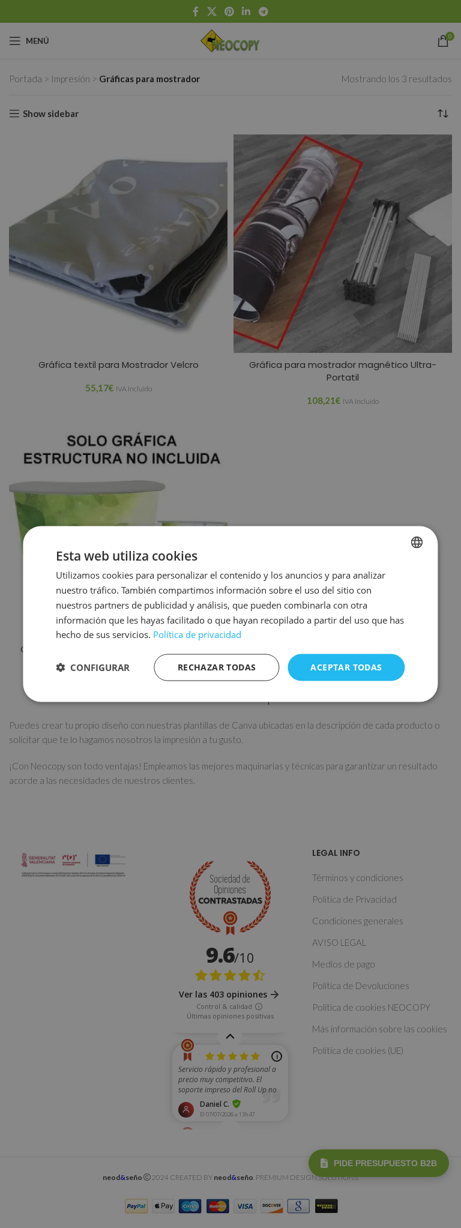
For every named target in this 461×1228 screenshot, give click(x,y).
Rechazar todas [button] (217, 667)
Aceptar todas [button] (346, 667)
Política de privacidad (197, 634)
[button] (93, 667)
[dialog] (230, 614)
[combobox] (417, 543)
